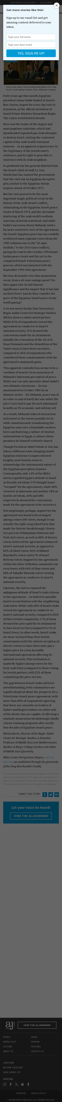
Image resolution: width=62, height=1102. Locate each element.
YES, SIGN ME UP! (31, 53)
